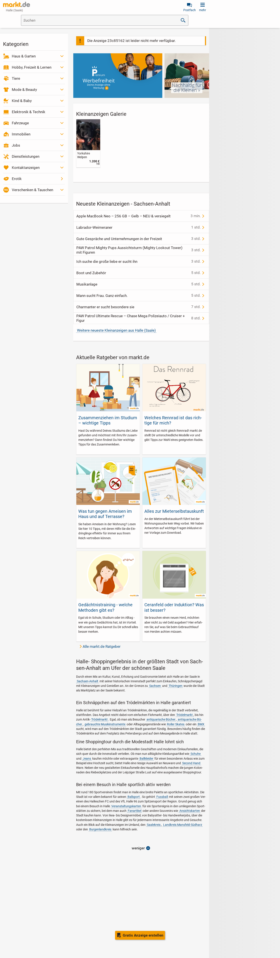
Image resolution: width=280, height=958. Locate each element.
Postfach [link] (189, 10)
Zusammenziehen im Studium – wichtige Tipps (107, 420)
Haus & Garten (24, 56)
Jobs (16, 145)
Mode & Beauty (24, 89)
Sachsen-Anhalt (87, 681)
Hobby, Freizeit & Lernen (31, 67)
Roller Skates (175, 724)
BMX (201, 724)
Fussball (162, 797)
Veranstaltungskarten (126, 806)
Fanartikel (134, 810)
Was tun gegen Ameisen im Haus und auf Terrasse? (105, 514)
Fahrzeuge (20, 123)
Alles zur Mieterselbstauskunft (174, 511)
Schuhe (196, 753)
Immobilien (21, 134)
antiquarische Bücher (161, 719)
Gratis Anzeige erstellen (143, 935)
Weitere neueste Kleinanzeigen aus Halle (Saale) (116, 330)
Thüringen (175, 686)
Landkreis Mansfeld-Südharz (182, 824)
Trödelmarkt (184, 715)
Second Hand (191, 763)
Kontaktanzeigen (26, 167)
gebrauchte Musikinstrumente (105, 724)
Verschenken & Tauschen (32, 190)
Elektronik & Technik (28, 112)
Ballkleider (146, 758)
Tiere (16, 78)
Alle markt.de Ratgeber (102, 646)
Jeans (87, 758)
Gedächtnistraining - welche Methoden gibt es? (105, 607)
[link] (88, 143)
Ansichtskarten (189, 810)
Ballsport (134, 797)
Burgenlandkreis (100, 829)
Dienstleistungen (25, 156)
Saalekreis (154, 824)
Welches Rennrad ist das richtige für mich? (173, 420)
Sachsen (155, 686)
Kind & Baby (22, 101)
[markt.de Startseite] (16, 4)
